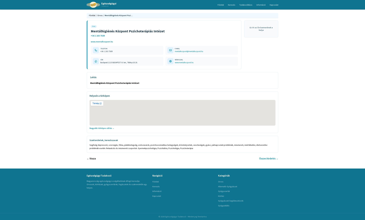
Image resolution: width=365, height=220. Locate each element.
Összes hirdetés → (268, 158)
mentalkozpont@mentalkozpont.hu (189, 51)
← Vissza (91, 158)
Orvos (100, 15)
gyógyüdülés (223, 205)
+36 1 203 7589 (98, 35)
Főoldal (221, 4)
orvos (220, 181)
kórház (221, 196)
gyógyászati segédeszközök (230, 200)
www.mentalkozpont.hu (102, 41)
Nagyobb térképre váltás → (102, 128)
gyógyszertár (224, 191)
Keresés (231, 4)
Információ (261, 4)
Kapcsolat (274, 4)
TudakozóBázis (245, 4)
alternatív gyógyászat (227, 186)
